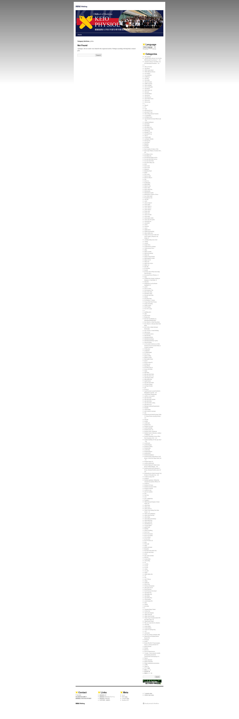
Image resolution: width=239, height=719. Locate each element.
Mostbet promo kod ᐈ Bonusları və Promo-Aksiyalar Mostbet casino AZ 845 (152, 469)
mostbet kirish (147, 453)
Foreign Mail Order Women (150, 302)
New (145, 493)
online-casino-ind (148, 522)
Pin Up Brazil (147, 537)
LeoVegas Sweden (148, 386)
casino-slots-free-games (149, 219)
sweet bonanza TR (148, 601)
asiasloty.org (147, 130)
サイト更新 (147, 668)
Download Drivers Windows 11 (151, 275)
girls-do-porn (147, 315)
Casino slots (147, 213)
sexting (146, 569)
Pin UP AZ (146, 532)
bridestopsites (147, 191)
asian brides (147, 124)
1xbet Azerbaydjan (148, 87)
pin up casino (147, 539)
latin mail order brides (149, 374)
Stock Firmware (147, 589)
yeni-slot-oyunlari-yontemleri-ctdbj (152, 634)
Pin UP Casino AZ (148, 540)
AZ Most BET (147, 137)
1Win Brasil (147, 68)
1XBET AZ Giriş (148, 83)
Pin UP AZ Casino (148, 533)
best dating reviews (148, 154)
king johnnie (147, 365)
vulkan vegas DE (148, 614)
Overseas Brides (148, 525)
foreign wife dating (148, 303)
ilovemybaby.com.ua (148, 334)
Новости (146, 649)
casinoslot (146, 226)
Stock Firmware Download (150, 591)
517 (145, 107)
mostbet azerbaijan (148, 428)
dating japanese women (149, 258)
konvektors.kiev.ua (148, 367)
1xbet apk (146, 78)
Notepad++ (146, 500)
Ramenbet (146, 549)
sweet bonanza (147, 599)
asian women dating (148, 129)
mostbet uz (146, 483)
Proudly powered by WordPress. (152, 703)
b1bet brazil (146, 142)
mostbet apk (147, 423)
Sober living (147, 584)
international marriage (149, 339)
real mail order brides (149, 552)
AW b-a (146, 135)
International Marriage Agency (151, 340)
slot (145, 575)
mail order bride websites (149, 399)
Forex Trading (147, 307)
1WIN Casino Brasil (148, 70)
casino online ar (147, 208)
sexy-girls (146, 570)
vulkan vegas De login (149, 616)
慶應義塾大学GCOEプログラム (107, 696)
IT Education (147, 349)
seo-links (146, 564)
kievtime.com (147, 364)
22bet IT (146, 105)
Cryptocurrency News (149, 248)
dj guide (146, 270)
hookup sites (147, 317)
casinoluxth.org (147, 221)
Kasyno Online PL (148, 362)
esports (146, 286)
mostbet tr (146, 478)
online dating (147, 517)
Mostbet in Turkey (148, 446)
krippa (145, 370)
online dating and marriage (150, 518)
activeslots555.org (148, 110)
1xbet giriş (146, 92)
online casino (147, 507)
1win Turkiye (147, 73)
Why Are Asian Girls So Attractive (152, 623)
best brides (146, 147)
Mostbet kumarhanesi (149, 455)
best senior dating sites (149, 162)
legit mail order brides (149, 382)
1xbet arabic (147, 80)
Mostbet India (147, 448)
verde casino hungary (149, 612)
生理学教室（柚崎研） (105, 700)
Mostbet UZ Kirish (148, 488)
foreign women (147, 305)
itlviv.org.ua (147, 354)
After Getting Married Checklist (151, 113)
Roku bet (146, 557)
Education (146, 281)
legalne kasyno (147, 381)
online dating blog (148, 520)
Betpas (145, 172)
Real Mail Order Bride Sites (150, 550)
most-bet (146, 419)
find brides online (148, 293)
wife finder (146, 624)
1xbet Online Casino (148, 98)
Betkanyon (146, 169)
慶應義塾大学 (103, 695)
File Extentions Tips (148, 290)
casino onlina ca (147, 206)
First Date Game (148, 298)
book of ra (146, 181)
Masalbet (146, 407)
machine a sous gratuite (149, 396)
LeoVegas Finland (148, 384)
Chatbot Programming (149, 231)
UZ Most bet (147, 611)
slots (145, 577)
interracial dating (148, 342)
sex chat (146, 565)
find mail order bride (148, 295)
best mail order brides (149, 160)
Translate (154, 49)
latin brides (146, 372)
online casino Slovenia (149, 515)
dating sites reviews (148, 263)
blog (145, 179)
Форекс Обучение (148, 661)
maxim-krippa (147, 409)
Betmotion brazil (148, 171)
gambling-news (147, 312)
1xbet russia (147, 100)
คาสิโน (146, 665)
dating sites (146, 261)
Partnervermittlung (148, 530)
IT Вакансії (146, 350)
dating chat (146, 255)
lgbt (145, 387)
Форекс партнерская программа (151, 663)
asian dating (147, 125)
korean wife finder (148, 369)
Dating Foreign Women (149, 256)
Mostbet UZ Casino (148, 485)
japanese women (148, 357)
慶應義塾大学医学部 (105, 698)
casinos (146, 224)
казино (146, 641)
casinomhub (147, 223)
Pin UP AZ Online (148, 535)
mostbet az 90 (147, 424)
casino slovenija (147, 214)
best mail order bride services (150, 159)
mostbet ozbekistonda (149, 463)
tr (144, 607)
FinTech (146, 297)
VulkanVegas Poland (149, 621)
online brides (147, 505)
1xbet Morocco (147, 97)
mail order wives (148, 404)
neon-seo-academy (148, 491)
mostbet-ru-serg (147, 490)
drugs (145, 276)
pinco (145, 542)
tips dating (146, 606)
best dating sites (147, 155)
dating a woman (147, 251)
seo (145, 562)
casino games (147, 204)
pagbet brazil (147, 527)
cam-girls (146, 199)
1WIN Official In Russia (149, 71)
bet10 (145, 164)
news (145, 497)
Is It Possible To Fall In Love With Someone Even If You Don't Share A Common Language (152, 345)
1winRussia (147, 76)
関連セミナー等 (148, 673)
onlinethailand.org (148, 523)
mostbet (146, 421)
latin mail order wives (149, 376)
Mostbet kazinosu (148, 451)
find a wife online (148, 292)
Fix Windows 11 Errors (149, 300)
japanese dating (147, 355)
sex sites (146, 567)
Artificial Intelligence (149, 122)
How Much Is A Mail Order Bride (152, 322)
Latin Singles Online (148, 377)
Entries (124, 696)
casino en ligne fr (148, 202)
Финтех (146, 658)
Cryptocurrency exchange (150, 246)
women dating (147, 626)
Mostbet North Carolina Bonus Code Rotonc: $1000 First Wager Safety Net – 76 (152, 458)
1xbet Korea (147, 95)
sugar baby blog (147, 592)
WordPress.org (125, 700)
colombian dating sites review (150, 239)
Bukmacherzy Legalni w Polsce (151, 194)
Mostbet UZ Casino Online (150, 486)
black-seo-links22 (148, 177)
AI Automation (147, 115)
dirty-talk (146, 266)
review (145, 554)
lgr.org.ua (146, 389)
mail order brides (148, 401)
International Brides (148, 337)
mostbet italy (147, 449)
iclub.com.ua (147, 332)
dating (145, 250)
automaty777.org (148, 132)
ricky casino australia (149, 555)
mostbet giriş (147, 443)
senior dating (147, 560)
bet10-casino (147, 167)
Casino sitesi (147, 211)
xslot (145, 631)
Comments (125, 698)
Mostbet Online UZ (148, 461)
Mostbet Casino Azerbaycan (150, 431)
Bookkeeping (147, 182)
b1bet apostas (147, 140)
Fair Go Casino (147, 288)
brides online (147, 187)
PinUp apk (146, 544)
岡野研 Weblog (81, 6)
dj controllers (147, 268)
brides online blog (148, 189)
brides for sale (147, 186)
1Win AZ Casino (148, 66)
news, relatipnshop (148, 498)
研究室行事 (147, 671)
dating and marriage (148, 253)
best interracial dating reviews (150, 157)
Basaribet (146, 145)
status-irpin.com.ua (148, 587)
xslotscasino (147, 633)
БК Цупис (146, 639)
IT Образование (148, 352)
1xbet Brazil (147, 88)
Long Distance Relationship (150, 394)
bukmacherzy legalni (148, 192)
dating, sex (146, 265)
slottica (145, 581)
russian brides (147, 559)
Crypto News (147, 244)
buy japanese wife (148, 197)
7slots (145, 108)
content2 (146, 243)
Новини (146, 648)
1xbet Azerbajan (148, 85)
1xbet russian (147, 102)
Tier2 (145, 602)
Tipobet (146, 604)
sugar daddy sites (148, 594)
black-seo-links (147, 176)
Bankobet (146, 144)
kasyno (146, 360)
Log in (123, 695)
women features (147, 628)
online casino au (147, 508)
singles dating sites (148, 574)
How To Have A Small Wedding (151, 330)
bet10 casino (147, 166)
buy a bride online (148, 196)
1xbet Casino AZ (148, 90)
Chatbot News (147, 229)
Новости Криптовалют (149, 651)
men (145, 412)
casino (145, 201)
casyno (145, 228)
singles (145, 572)
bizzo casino (147, 174)
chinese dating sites (148, 233)
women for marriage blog (150, 629)
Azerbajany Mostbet (148, 139)
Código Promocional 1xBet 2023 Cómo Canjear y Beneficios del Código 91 (151, 236)
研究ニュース (147, 670)
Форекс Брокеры (148, 659)
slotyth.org (146, 582)
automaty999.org (148, 134)
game (145, 313)
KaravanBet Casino (148, 359)
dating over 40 (147, 260)
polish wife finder (148, 547)
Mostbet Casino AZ (148, 429)
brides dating (147, 184)
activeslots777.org (148, 112)
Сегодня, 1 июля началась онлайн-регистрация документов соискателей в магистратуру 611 (152, 654)
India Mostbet (147, 335)
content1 (146, 241)
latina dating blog (148, 379)
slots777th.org (147, 579)
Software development (149, 586)
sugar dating (147, 596)
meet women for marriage (150, 411)
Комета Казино (147, 646)
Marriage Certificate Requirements (151, 406)
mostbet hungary (148, 444)
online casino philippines (149, 513)
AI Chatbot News (148, 117)
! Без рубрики (147, 56)
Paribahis (146, 528)
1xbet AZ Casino (148, 82)
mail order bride (147, 397)
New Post (146, 495)
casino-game (147, 216)
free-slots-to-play (148, 308)
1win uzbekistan (148, 75)
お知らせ (146, 666)
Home (80, 35)
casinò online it (147, 209)
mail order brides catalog (149, 402)
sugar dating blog (148, 597)
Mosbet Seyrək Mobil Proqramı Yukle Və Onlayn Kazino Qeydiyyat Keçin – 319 (152, 416)
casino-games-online (148, 218)
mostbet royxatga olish (149, 476)
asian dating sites (148, 127)
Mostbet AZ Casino (148, 426)
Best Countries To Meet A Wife (151, 149)
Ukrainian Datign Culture (150, 609)
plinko (145, 545)
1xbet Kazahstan (148, 93)
